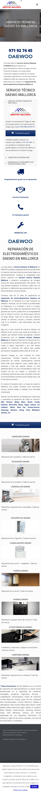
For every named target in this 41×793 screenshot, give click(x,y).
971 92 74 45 (20, 50)
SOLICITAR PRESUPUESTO (25, 127)
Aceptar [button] (34, 786)
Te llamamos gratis (22, 133)
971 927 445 (27, 142)
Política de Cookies (20, 790)
